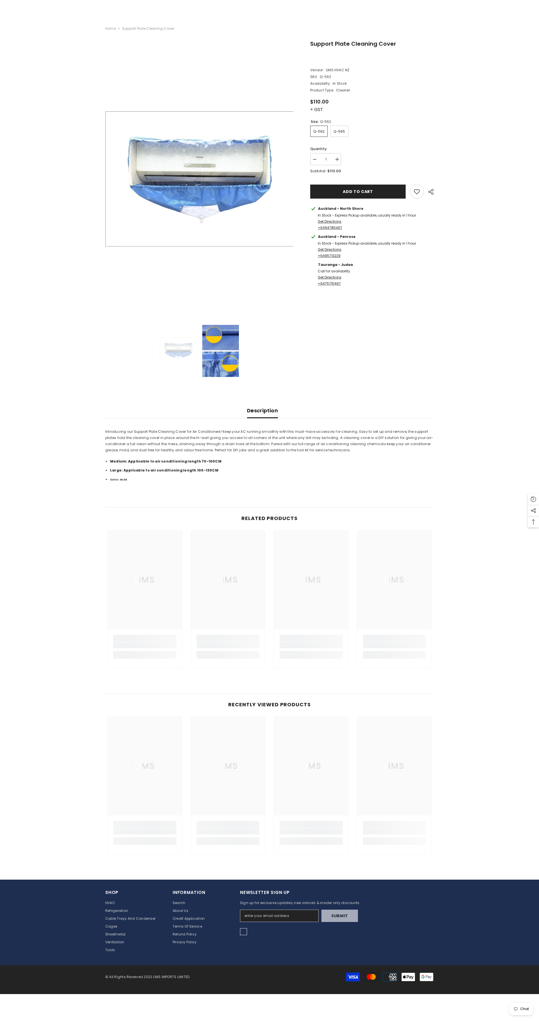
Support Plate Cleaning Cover (353, 44)
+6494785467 (330, 227)
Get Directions (329, 221)
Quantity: (318, 148)
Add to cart (358, 191)
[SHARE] (429, 192)
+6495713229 (329, 255)
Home (110, 28)
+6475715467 (329, 283)
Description (262, 410)
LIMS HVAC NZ (338, 70)
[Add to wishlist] (417, 192)
